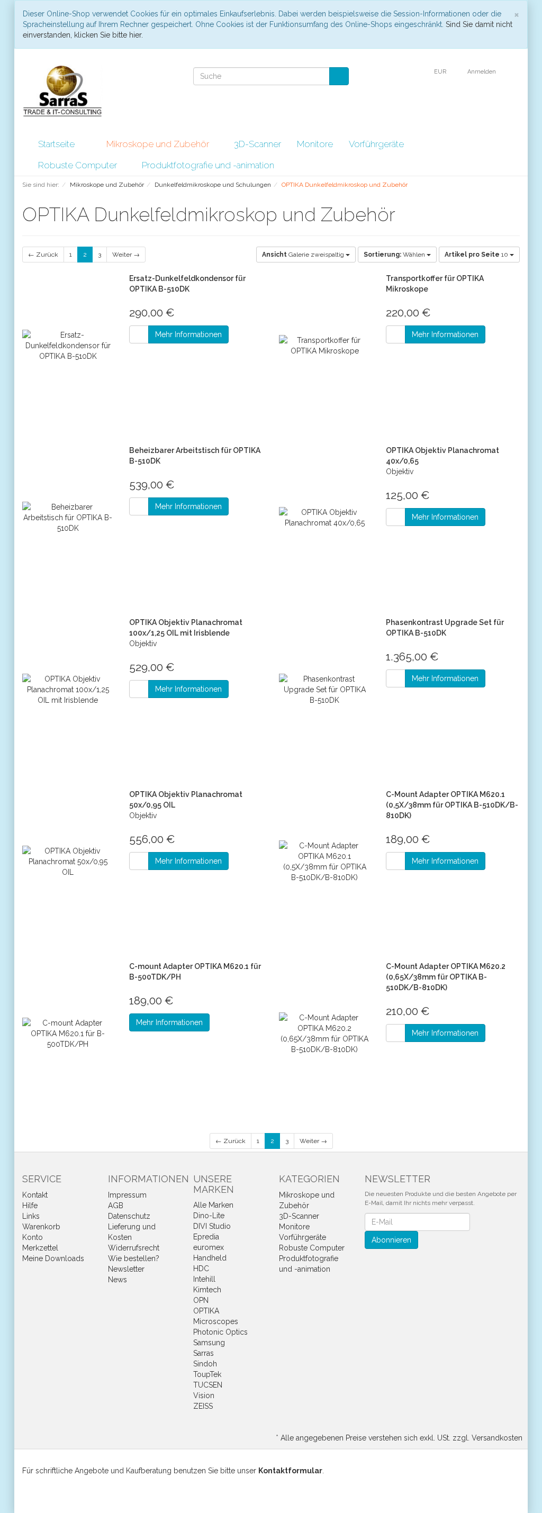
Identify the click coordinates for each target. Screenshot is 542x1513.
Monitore (315, 144)
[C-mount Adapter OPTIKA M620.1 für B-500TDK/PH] (67, 1034)
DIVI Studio (212, 1226)
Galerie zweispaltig (304, 254)
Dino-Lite (208, 1215)
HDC (201, 1268)
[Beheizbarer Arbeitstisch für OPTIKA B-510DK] (67, 518)
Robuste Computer (78, 165)
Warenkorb (41, 1226)
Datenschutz (129, 1216)
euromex (208, 1247)
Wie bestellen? (133, 1258)
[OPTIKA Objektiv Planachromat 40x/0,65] (324, 518)
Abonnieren (391, 1240)
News (117, 1279)
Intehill (204, 1279)
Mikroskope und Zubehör (158, 144)
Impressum (127, 1195)
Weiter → (126, 254)
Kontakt (35, 1195)
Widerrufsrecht (133, 1248)
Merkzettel (40, 1248)
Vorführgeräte (376, 144)
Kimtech (207, 1289)
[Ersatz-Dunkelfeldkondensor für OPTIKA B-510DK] (67, 346)
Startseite (56, 144)
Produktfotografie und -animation (209, 165)
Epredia (206, 1237)
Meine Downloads (53, 1258)
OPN (201, 1300)
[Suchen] (339, 76)
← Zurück (43, 254)
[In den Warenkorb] (139, 334)
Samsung (209, 1342)
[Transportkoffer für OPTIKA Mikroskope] (324, 346)
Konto (32, 1237)
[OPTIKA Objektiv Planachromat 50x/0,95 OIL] (67, 862)
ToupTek (207, 1374)
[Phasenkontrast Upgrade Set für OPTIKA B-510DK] (324, 690)
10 (477, 254)
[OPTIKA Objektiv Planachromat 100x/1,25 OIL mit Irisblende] (67, 690)
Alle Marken (213, 1205)
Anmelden (482, 71)
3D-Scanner (257, 144)
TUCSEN (207, 1385)
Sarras (203, 1353)
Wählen (395, 254)
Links (31, 1216)
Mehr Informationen (188, 334)
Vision (203, 1395)
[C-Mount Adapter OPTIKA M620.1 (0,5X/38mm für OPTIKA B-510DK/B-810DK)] (324, 862)
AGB (115, 1205)
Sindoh (205, 1364)
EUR (441, 71)
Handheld (210, 1258)
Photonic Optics (220, 1332)
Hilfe (30, 1205)
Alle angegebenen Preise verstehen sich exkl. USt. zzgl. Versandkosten (401, 1438)
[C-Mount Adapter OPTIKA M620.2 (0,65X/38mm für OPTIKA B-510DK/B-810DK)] (324, 1034)
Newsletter (126, 1269)
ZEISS (203, 1406)
